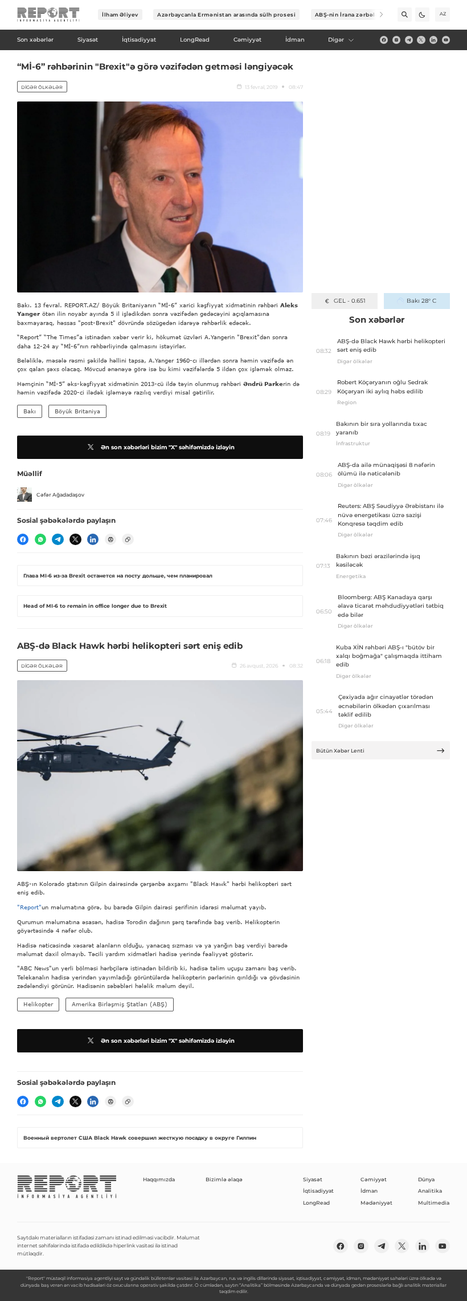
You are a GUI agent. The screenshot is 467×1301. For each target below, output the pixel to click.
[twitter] (421, 40)
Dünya (426, 1179)
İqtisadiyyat (318, 1191)
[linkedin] (433, 40)
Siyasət (312, 1179)
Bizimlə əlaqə (224, 1179)
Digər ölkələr (42, 87)
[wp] (40, 539)
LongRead (316, 1203)
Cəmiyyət (374, 1179)
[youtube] (446, 40)
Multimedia (433, 1203)
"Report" (29, 907)
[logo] (48, 14)
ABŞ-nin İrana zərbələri (349, 14)
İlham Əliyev (120, 14)
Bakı (29, 411)
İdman (369, 1191)
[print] (110, 539)
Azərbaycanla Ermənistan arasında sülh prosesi (226, 14)
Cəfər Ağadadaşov (60, 494)
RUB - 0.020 (349, 300)
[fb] (384, 40)
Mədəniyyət (376, 1203)
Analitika (430, 1191)
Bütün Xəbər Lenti (340, 750)
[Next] (376, 14)
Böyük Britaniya (77, 411)
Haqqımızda (159, 1179)
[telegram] (409, 40)
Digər (336, 39)
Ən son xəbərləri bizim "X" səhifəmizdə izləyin (168, 447)
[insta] (396, 40)
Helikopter (38, 1004)
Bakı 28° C (421, 300)
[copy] (127, 539)
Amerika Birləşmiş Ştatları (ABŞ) (119, 1004)
